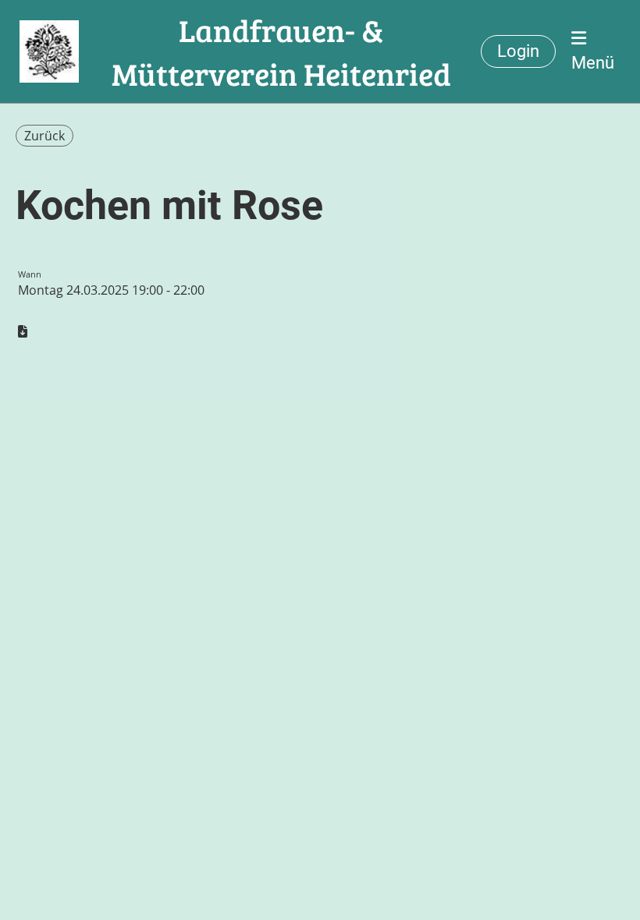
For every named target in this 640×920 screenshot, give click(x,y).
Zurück (44, 135)
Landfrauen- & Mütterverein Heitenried (281, 51)
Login (518, 51)
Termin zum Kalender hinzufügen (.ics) (142, 331)
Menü (592, 63)
